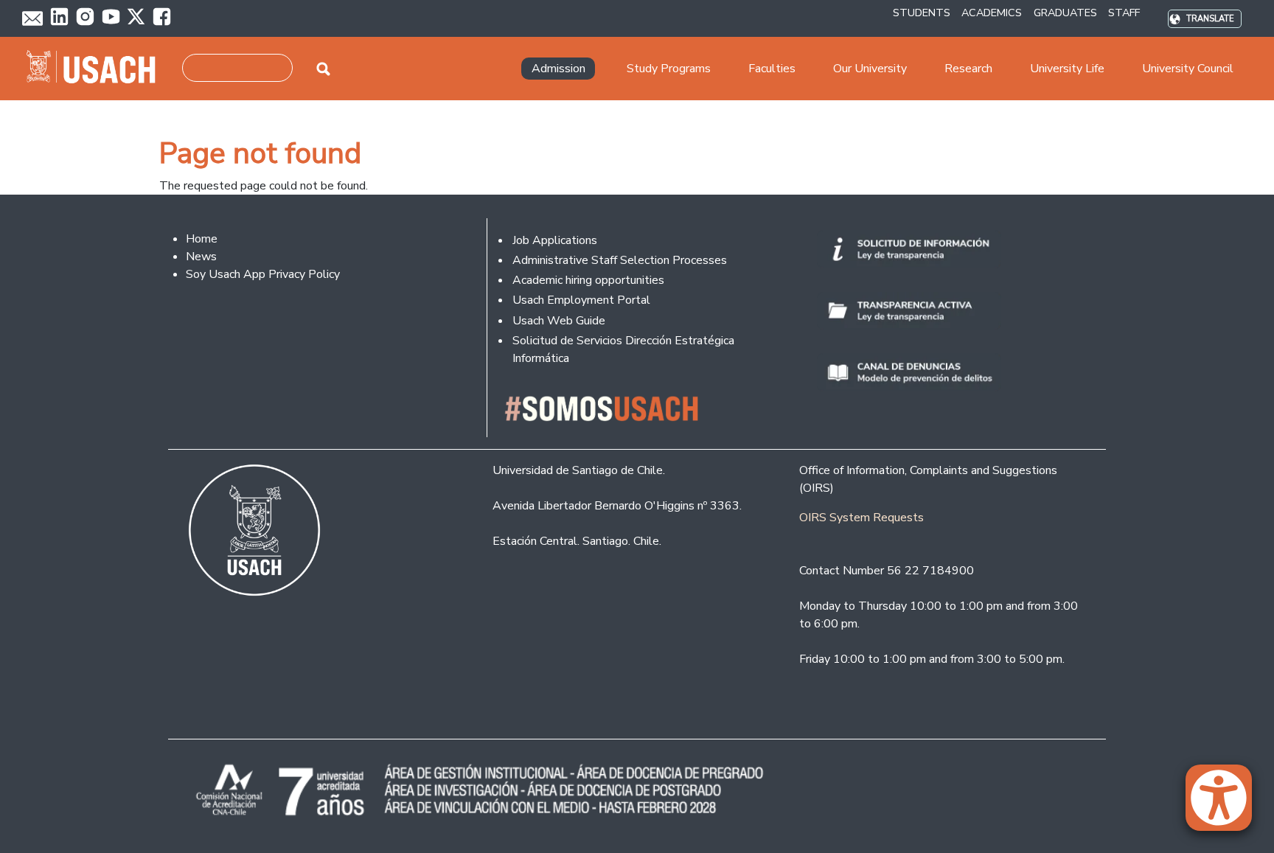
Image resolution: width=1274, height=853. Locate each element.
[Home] (97, 68)
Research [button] (968, 68)
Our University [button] (870, 68)
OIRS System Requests (861, 517)
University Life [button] (1067, 68)
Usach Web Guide (558, 321)
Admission (558, 68)
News (201, 256)
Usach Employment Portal (581, 300)
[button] (1226, 804)
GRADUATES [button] (1065, 12)
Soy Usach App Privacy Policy (263, 274)
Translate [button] (1210, 18)
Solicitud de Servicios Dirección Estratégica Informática (623, 349)
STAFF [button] (1124, 12)
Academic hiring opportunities (588, 280)
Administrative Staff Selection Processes (619, 260)
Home (201, 239)
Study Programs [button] (669, 68)
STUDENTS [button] (921, 12)
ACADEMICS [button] (991, 12)
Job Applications (554, 240)
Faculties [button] (772, 68)
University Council (1187, 68)
